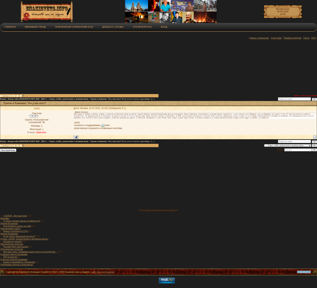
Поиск (306, 38)
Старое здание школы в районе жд (21, 221)
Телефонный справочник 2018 (74, 27)
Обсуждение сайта (10, 228)
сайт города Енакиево (102, 272)
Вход (164, 27)
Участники (276, 38)
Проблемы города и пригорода (17, 264)
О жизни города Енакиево (14, 254)
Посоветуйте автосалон (15, 246)
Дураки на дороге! (12, 241)
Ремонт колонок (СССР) (15, 231)
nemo (37, 108)
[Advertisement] (90, 67)
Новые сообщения (259, 38)
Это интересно (142, 27)
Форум (3, 99)
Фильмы (5, 218)
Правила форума (292, 38)
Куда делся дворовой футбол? (19, 236)
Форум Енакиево (9, 223)
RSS (313, 38)
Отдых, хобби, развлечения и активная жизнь (69, 99)
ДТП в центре (10, 257)
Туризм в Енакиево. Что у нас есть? (105, 99)
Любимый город (35, 27)
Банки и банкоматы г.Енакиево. (19, 262)
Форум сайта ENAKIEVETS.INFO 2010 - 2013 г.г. (28, 99)
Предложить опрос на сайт (17, 226)
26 (124, 108)
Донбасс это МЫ (112, 27)
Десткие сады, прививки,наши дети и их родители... (30, 252)
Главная (10, 27)
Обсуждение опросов (12, 244)
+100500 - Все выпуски (15, 216)
